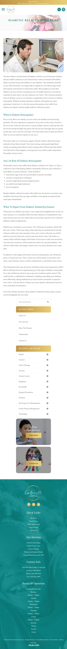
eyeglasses (22, 381)
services (22, 370)
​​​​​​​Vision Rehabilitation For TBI (33, 555)
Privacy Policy (54, 640)
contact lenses (24, 376)
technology (23, 414)
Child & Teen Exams (33, 543)
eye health (23, 387)
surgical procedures (26, 392)
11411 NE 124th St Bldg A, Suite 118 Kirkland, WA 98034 (34, 3)
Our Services (23, 322)
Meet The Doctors (25, 328)
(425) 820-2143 (34, 1)
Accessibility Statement (42, 640)
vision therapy (24, 365)
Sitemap (61, 640)
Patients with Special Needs (33, 552)
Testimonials (23, 334)
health (21, 354)
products (22, 397)
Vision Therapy (33, 549)
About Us (22, 315)
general (22, 360)
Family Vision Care (33, 546)
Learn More (33, 435)
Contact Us (23, 340)
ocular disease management (29, 408)
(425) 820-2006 (35, 577)
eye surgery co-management (29, 403)
